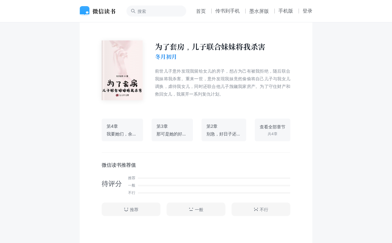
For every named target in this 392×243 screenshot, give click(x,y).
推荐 (134, 209)
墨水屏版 (259, 11)
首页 (201, 11)
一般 (199, 209)
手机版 (285, 11)
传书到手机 (227, 11)
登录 (307, 11)
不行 (264, 209)
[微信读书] (100, 11)
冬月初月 (166, 56)
